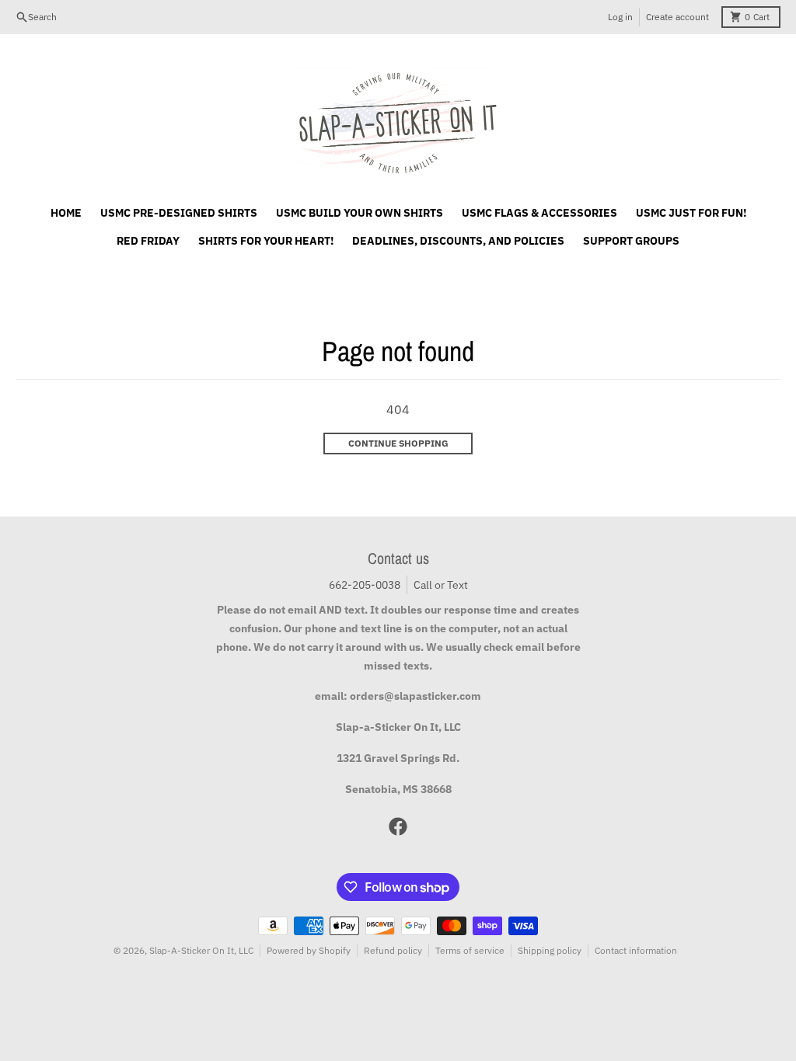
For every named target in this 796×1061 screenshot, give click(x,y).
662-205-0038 (364, 585)
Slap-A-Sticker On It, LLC (201, 950)
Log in (620, 17)
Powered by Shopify (309, 950)
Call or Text (441, 585)
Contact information (636, 950)
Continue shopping (398, 443)
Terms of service (469, 950)
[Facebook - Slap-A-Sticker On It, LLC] (398, 826)
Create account (677, 17)
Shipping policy (549, 950)
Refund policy (393, 950)
